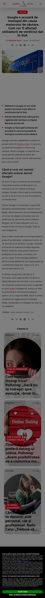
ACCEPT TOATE (22, 592)
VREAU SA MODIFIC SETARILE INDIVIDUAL (22, 595)
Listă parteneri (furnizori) (7, 587)
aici (3, 569)
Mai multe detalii (25, 560)
